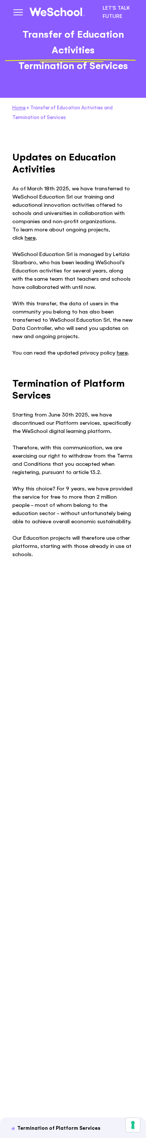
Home (18, 107)
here (30, 237)
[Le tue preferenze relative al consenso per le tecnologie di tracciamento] (133, 1125)
